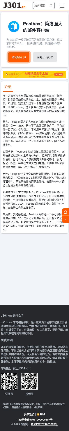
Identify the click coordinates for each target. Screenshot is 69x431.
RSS (42, 414)
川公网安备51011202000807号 (35, 419)
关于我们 (29, 414)
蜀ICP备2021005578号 (44, 424)
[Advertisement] (34, 269)
